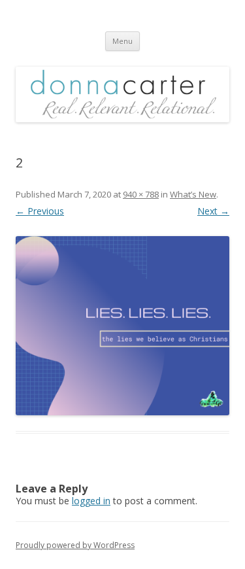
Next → (213, 211)
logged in (91, 500)
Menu (122, 41)
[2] (122, 325)
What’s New (193, 194)
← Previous (40, 211)
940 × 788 (141, 194)
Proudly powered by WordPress (75, 545)
